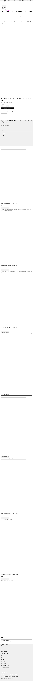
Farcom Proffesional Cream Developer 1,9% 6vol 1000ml (9, 452)
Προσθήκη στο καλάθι (7, 108)
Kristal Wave (5, 678)
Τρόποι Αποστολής (4, 649)
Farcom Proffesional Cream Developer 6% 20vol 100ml (9, 265)
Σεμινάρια (2, 659)
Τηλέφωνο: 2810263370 (7, 0)
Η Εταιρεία (2, 655)
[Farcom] (4, 116)
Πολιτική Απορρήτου (10, 674)
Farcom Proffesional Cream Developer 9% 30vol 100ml (9, 327)
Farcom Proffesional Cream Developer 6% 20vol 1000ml (9, 574)
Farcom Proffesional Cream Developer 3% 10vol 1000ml (9, 513)
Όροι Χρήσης (3, 674)
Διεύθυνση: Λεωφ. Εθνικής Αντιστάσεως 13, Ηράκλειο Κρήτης (21, 0)
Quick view (2, 202)
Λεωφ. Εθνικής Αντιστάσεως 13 (5, 665)
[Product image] (13, 187)
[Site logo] (4, 2)
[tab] (3, 120)
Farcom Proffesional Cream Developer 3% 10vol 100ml (9, 203)
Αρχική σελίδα (3, 21)
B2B (1, 657)
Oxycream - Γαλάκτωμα (10, 21)
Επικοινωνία (3, 661)
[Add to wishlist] (4, 202)
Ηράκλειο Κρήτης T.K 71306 (5, 667)
